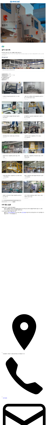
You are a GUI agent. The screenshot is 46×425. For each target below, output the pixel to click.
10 (17, 200)
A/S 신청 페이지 (11, 212)
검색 (14, 201)
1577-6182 (24, 212)
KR (1, 1)
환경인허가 (4, 79)
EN (3, 1)
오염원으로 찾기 (6, 77)
